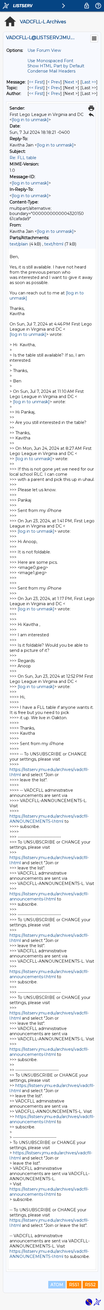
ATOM (57, 1284)
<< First (36, 82)
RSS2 (90, 1284)
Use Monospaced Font (50, 60)
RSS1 (74, 1284)
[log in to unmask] (30, 119)
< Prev (53, 82)
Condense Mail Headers (51, 71)
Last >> (89, 82)
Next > (71, 82)
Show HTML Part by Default (55, 65)
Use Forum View (44, 50)
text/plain (19, 244)
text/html (53, 244)
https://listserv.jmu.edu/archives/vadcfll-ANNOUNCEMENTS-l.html (49, 819)
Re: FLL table (23, 157)
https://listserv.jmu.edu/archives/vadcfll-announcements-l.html (49, 896)
